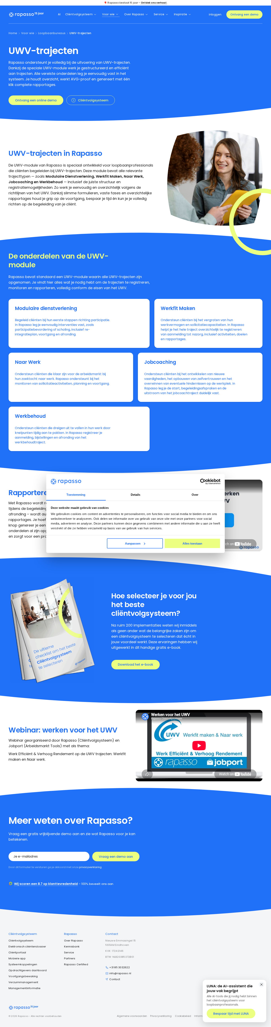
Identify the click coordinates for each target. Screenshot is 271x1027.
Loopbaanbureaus (51, 33)
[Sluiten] (261, 984)
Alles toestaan (192, 543)
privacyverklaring (90, 867)
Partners (69, 958)
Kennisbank (72, 946)
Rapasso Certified (76, 964)
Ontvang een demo (244, 14)
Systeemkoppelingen (23, 964)
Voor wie (108, 14)
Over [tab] (195, 494)
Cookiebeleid (183, 1016)
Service (159, 14)
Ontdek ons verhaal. (154, 2)
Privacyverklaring (161, 1016)
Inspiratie (180, 14)
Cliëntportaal (17, 952)
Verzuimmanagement (23, 982)
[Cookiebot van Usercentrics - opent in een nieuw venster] (203, 481)
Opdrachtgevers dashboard (28, 970)
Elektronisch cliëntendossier (27, 946)
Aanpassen (132, 543)
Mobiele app (17, 958)
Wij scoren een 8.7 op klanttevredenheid (46, 884)
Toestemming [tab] (75, 494)
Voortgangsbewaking (23, 976)
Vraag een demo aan (116, 856)
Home (13, 33)
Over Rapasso (134, 14)
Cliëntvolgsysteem (79, 14)
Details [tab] (135, 494)
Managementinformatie (24, 988)
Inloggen (215, 14)
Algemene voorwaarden (132, 1016)
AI (59, 14)
